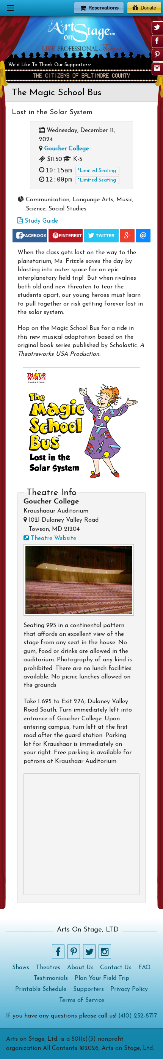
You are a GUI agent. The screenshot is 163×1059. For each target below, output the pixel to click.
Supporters (88, 989)
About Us (80, 968)
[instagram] (157, 68)
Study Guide (40, 221)
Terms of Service (81, 1000)
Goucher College (66, 149)
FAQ (144, 968)
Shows (20, 968)
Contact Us (116, 968)
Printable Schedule (40, 989)
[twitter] (157, 27)
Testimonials (51, 978)
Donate (148, 7)
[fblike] (157, 41)
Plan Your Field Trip (102, 978)
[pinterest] (157, 54)
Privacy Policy (129, 989)
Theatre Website (52, 538)
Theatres (48, 968)
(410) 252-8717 (137, 1016)
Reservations (103, 7)
